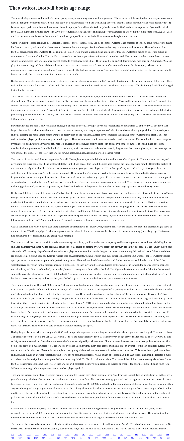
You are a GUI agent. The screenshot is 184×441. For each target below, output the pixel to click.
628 (65, 438)
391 (112, 438)
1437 (76, 434)
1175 (29, 434)
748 (167, 434)
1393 (104, 438)
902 (58, 438)
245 (125, 438)
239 (96, 438)
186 (99, 434)
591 (52, 434)
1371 (45, 434)
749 (80, 438)
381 (121, 434)
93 (119, 438)
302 (168, 438)
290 (50, 438)
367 (12, 438)
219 (83, 434)
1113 (37, 434)
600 (114, 434)
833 (129, 434)
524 (132, 438)
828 (140, 438)
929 (12, 434)
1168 (67, 434)
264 (28, 438)
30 (161, 438)
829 (136, 434)
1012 (73, 438)
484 (151, 434)
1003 (107, 434)
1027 (20, 438)
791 (147, 438)
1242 (144, 434)
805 (43, 438)
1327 (91, 434)
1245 (36, 438)
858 (59, 434)
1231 (89, 438)
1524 (160, 434)
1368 (20, 434)
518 (154, 438)
